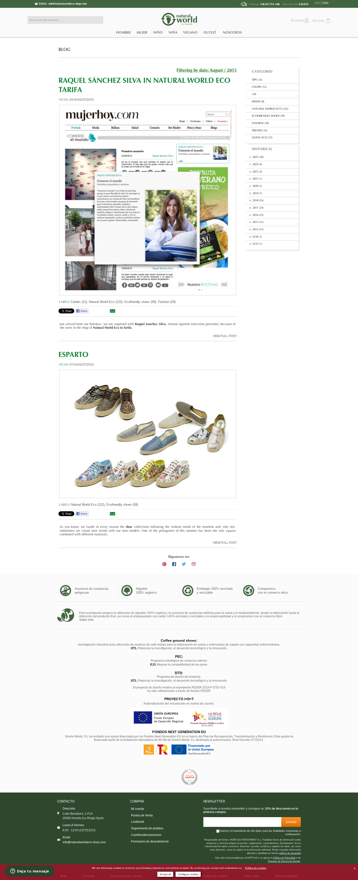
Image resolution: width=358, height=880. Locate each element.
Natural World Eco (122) (270, 109)
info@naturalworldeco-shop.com (67, 3)
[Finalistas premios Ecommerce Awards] (189, 777)
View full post (225, 336)
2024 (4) (257, 164)
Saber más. (86, 619)
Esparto (73, 355)
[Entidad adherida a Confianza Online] (168, 777)
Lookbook (137, 821)
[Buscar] (98, 20)
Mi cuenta (137, 809)
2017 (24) (258, 208)
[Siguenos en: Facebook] (174, 564)
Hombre (123, 32)
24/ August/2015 (81, 99)
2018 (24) (258, 200)
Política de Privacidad (284, 858)
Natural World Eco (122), (106, 302)
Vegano (190, 32)
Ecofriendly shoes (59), (140, 302)
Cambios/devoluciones (146, 835)
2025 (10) (258, 157)
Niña (173, 32)
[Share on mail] (112, 312)
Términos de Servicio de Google (284, 861)
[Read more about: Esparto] (147, 434)
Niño (158, 32)
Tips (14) (257, 80)
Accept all (165, 874)
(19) (254, 94)
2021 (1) (257, 179)
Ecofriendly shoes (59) (122, 504)
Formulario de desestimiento (150, 841)
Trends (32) (259, 130)
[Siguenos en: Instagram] (194, 564)
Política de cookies (255, 868)
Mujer (142, 32)
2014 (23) (258, 229)
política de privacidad (290, 853)
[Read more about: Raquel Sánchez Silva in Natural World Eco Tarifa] (147, 200)
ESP (317, 2)
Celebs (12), (79, 302)
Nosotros (232, 32)
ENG (326, 2)
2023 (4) (257, 172)
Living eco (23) (262, 137)
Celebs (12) (259, 87)
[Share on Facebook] (82, 312)
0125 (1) (257, 244)
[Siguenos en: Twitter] (184, 564)
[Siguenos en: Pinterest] (164, 564)
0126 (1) (257, 237)
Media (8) (258, 101)
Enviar (291, 822)
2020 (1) (257, 186)
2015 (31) (258, 222)
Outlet (209, 32)
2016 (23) (258, 215)
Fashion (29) (167, 302)
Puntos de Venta (142, 815)
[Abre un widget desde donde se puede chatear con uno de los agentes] (30, 871)
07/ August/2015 (81, 364)
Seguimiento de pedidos (147, 828)
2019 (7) (257, 193)
